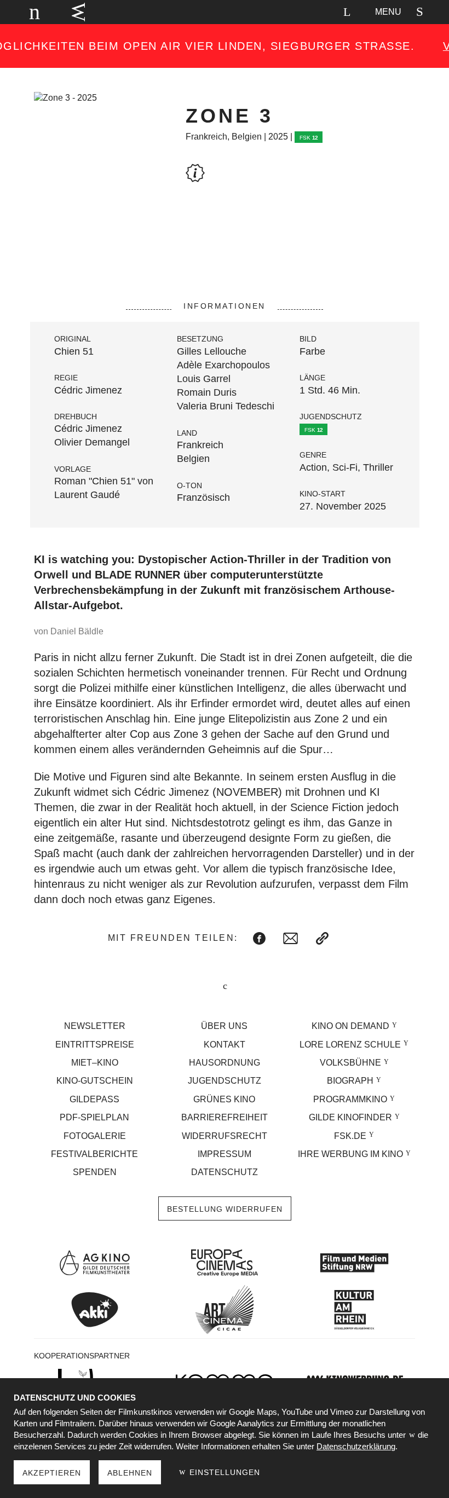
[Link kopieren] (322, 938)
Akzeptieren (51, 1472)
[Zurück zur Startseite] (29, 12)
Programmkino (350, 1099)
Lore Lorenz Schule (350, 1044)
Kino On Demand (350, 1026)
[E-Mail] (290, 938)
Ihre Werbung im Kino (350, 1154)
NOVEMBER (247, 792)
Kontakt (224, 1044)
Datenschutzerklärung (355, 1446)
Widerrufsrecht (224, 1136)
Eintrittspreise (94, 1044)
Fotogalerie (95, 1136)
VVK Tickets (78, 12)
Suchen (347, 12)
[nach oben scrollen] (224, 987)
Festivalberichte (94, 1154)
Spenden (95, 1172)
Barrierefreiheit (224, 1117)
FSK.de (350, 1136)
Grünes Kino (224, 1099)
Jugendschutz (224, 1080)
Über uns (224, 1026)
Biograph (350, 1080)
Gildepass (94, 1099)
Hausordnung (224, 1062)
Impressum (224, 1154)
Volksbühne (350, 1062)
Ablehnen (129, 1472)
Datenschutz (224, 1172)
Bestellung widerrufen (225, 1209)
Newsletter (94, 1026)
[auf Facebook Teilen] (259, 938)
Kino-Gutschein (94, 1080)
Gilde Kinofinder (350, 1117)
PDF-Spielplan (94, 1117)
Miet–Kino (94, 1062)
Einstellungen (223, 1472)
